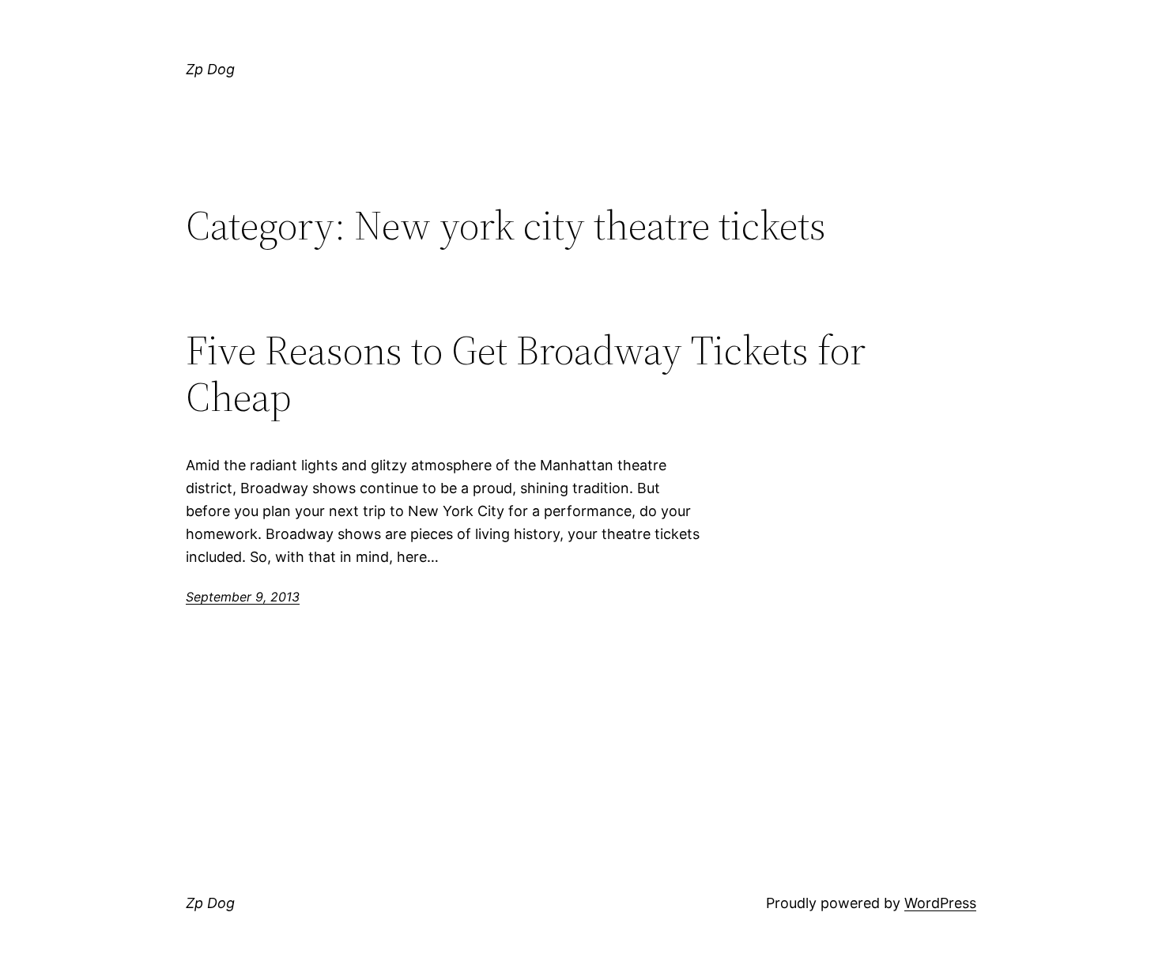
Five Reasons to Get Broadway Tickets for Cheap (526, 373)
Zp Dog (210, 69)
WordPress (940, 903)
